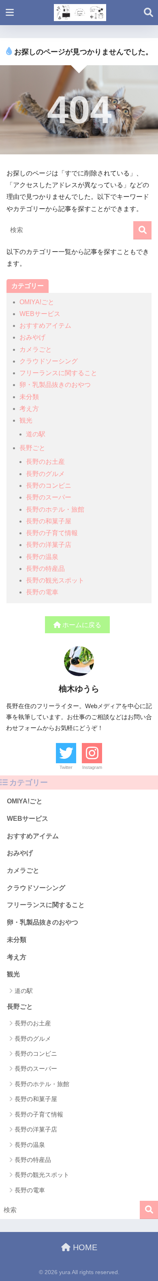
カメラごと (35, 349)
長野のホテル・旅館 (55, 509)
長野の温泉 (42, 556)
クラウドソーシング (48, 361)
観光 (25, 420)
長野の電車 (42, 592)
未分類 (29, 396)
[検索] (142, 230)
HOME (83, 1247)
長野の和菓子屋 (48, 521)
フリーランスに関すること (58, 372)
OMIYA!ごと (36, 302)
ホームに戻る (81, 624)
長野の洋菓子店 (48, 544)
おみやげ (32, 337)
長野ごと (32, 447)
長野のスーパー (48, 497)
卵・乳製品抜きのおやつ (55, 384)
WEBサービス (39, 313)
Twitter (66, 767)
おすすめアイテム (45, 325)
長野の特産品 (45, 568)
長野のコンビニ (48, 485)
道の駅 (35, 434)
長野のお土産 (45, 461)
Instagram (92, 767)
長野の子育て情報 (52, 532)
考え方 (29, 408)
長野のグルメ (45, 473)
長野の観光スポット (55, 580)
